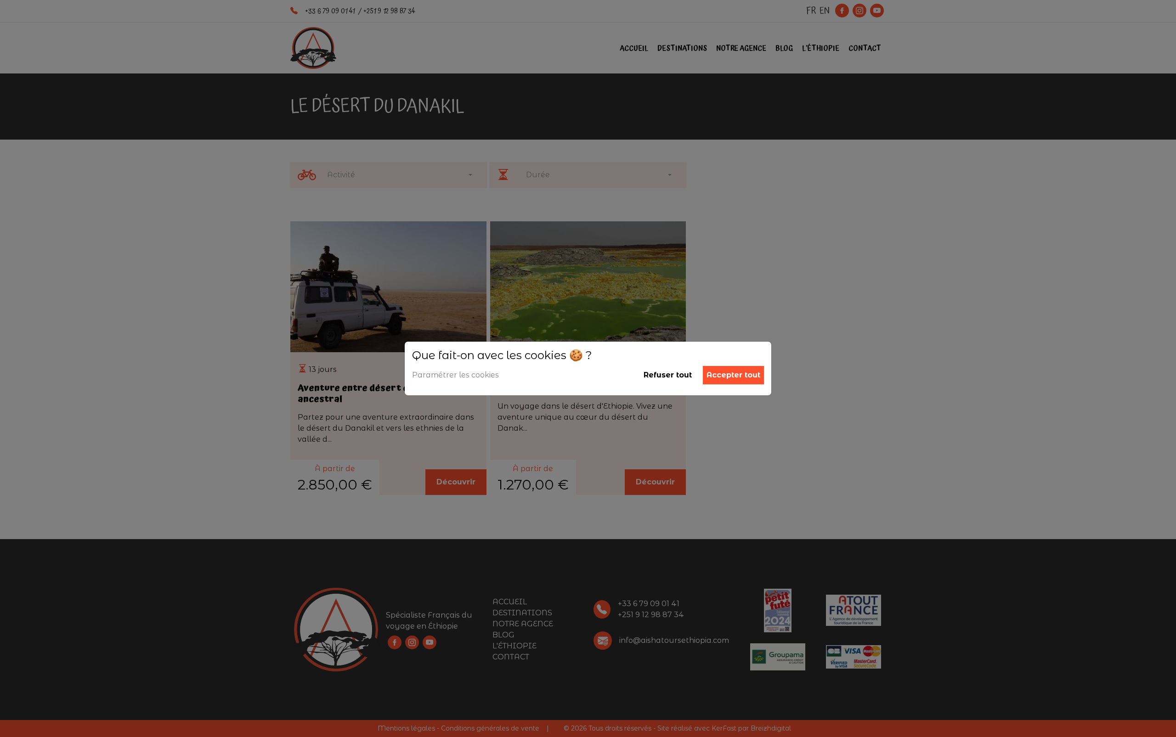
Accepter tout (733, 375)
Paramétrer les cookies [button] (455, 375)
